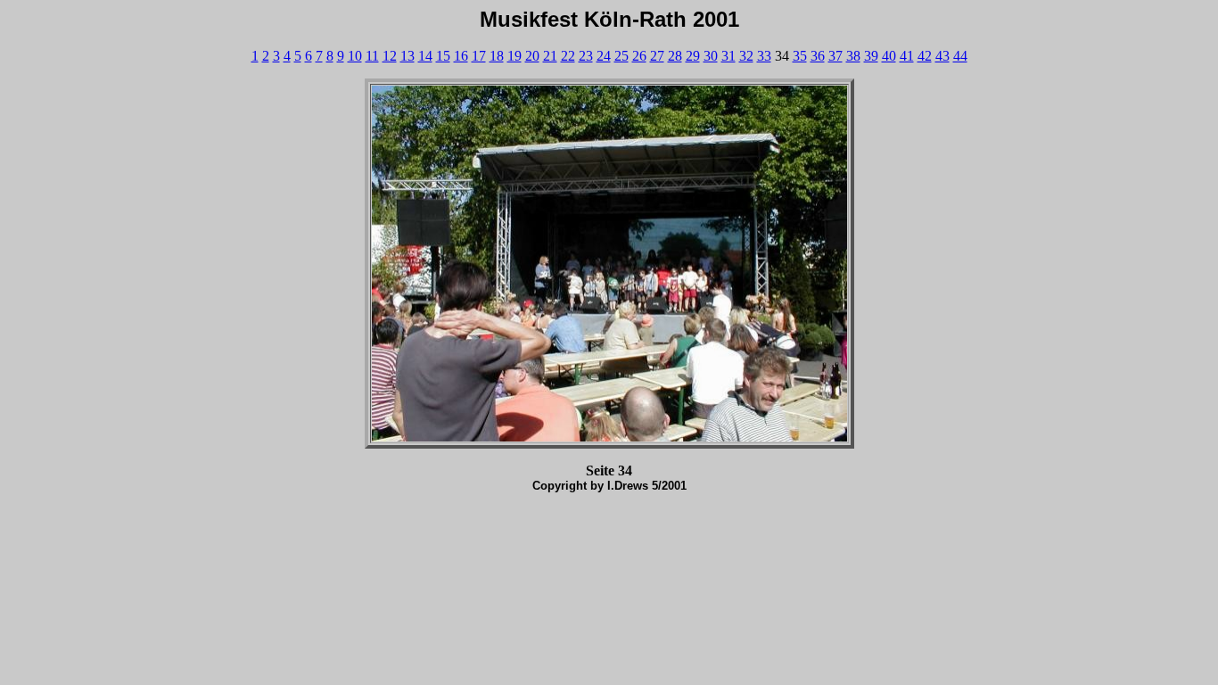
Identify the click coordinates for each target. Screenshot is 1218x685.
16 (461, 55)
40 (889, 55)
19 (514, 55)
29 (693, 55)
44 (960, 55)
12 (390, 55)
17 (479, 55)
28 (675, 55)
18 (497, 55)
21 (550, 55)
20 (532, 55)
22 (568, 55)
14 (425, 55)
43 (942, 55)
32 (746, 55)
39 (871, 55)
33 (764, 55)
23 (586, 55)
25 (621, 55)
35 (800, 55)
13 (407, 55)
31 (728, 55)
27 (657, 55)
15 (443, 55)
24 (604, 55)
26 (639, 55)
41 (907, 55)
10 (355, 55)
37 (835, 55)
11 (372, 55)
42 (925, 55)
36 (818, 55)
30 (711, 55)
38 (853, 55)
